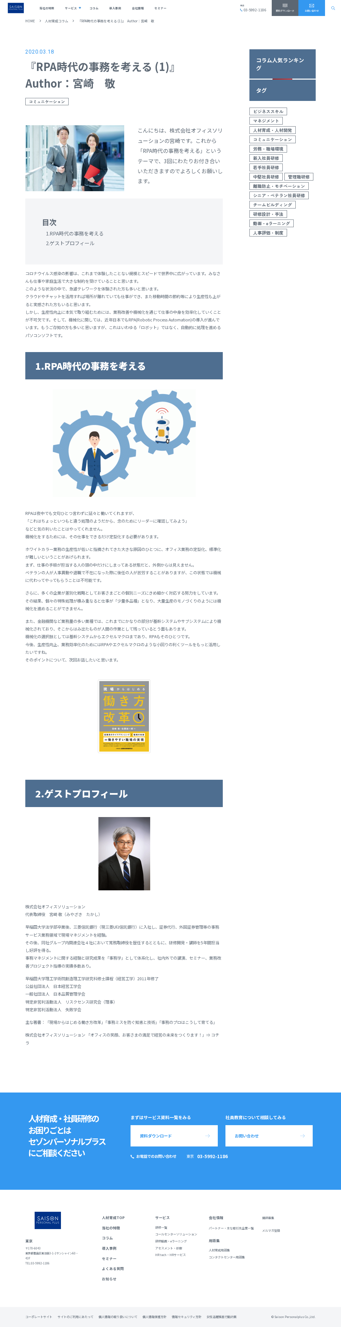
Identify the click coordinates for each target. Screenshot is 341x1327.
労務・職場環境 (268, 149)
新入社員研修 (266, 158)
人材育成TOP (113, 1217)
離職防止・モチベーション (279, 186)
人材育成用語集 (219, 1250)
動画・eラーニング (271, 223)
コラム (94, 8)
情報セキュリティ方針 (186, 1316)
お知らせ (109, 1278)
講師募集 (268, 1218)
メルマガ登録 (271, 1230)
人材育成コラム (56, 20)
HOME (30, 20)
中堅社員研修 (266, 177)
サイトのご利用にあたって (76, 1316)
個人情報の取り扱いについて (118, 1316)
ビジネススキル (268, 111)
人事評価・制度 (268, 232)
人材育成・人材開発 (272, 130)
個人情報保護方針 (155, 1316)
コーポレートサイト (38, 1316)
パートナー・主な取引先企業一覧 (231, 1228)
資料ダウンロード (285, 10)
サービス (71, 8)
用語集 (214, 1240)
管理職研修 (299, 177)
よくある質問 (113, 1268)
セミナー (161, 8)
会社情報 (138, 8)
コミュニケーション (47, 101)
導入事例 (115, 8)
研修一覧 (161, 1227)
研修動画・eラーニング (171, 1241)
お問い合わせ (312, 10)
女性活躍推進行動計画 (221, 1316)
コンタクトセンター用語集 (227, 1257)
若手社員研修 (266, 167)
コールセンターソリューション (176, 1234)
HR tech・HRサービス (170, 1255)
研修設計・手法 (268, 214)
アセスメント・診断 (168, 1248)
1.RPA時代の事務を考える (75, 233)
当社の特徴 (46, 8)
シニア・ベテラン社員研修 (279, 195)
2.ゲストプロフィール (70, 242)
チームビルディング (272, 205)
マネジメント (266, 121)
